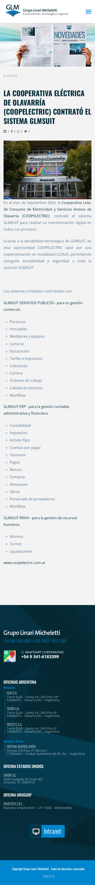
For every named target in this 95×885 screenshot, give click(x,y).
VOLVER (12, 76)
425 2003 (41, 640)
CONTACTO (49, 876)
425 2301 (59, 640)
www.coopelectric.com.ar (25, 562)
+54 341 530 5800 (17, 640)
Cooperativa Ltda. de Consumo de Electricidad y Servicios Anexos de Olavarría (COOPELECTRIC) (47, 209)
